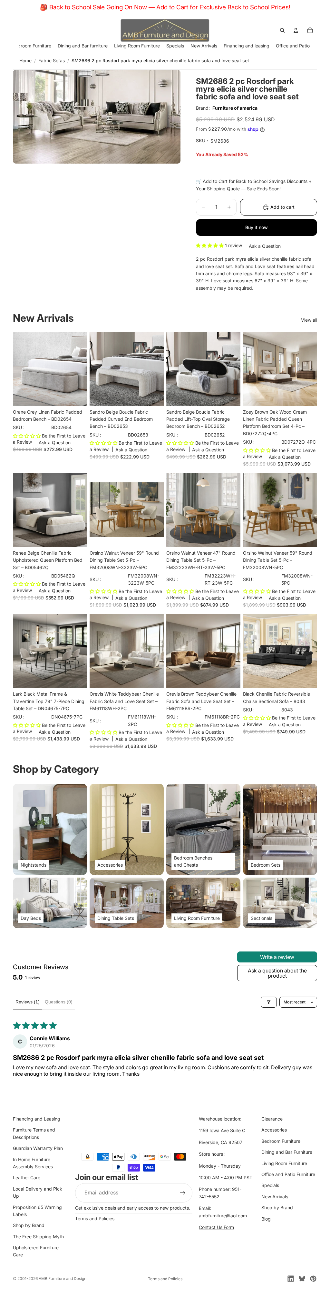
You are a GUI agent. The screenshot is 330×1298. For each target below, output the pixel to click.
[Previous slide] (20, 369)
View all (309, 320)
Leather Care (26, 1177)
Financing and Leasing (36, 1119)
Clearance (272, 1119)
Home (25, 60)
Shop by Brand (28, 1225)
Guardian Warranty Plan (38, 1148)
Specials (270, 1185)
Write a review (277, 957)
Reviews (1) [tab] (27, 1001)
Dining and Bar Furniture (286, 1152)
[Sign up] (182, 1193)
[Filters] (269, 1002)
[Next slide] (80, 369)
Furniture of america (234, 108)
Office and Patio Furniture (288, 1174)
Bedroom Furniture (280, 1141)
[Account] (296, 30)
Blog (266, 1219)
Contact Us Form (216, 1227)
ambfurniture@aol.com (223, 1215)
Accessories (274, 1130)
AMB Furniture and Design (62, 1278)
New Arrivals (274, 1196)
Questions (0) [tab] (59, 1001)
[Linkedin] (291, 1279)
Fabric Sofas (51, 60)
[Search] (282, 30)
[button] (210, 245)
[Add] (77, 396)
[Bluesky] (302, 1279)
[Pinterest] (313, 1279)
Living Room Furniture (284, 1163)
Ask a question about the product (277, 973)
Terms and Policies (94, 1218)
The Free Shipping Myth (38, 1236)
